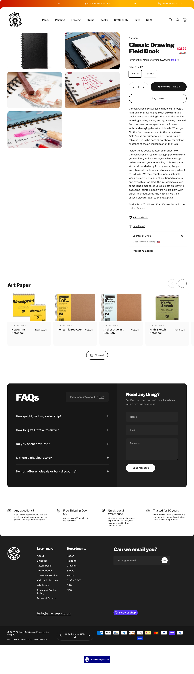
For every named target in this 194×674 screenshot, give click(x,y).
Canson (133, 38)
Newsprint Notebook (18, 331)
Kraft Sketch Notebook (158, 331)
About (40, 555)
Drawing (71, 565)
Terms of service (40, 639)
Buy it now (158, 98)
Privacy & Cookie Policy (47, 592)
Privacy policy (26, 639)
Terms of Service (46, 598)
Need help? (139, 226)
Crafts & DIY (74, 580)
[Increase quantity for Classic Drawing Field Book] (144, 86)
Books (70, 575)
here (101, 397)
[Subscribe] (164, 560)
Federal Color (19, 326)
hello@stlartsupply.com (34, 519)
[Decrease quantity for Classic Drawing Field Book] (132, 86)
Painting (71, 560)
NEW (69, 590)
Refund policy (13, 639)
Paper (70, 555)
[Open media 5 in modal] (34, 129)
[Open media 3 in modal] (34, 90)
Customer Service (47, 575)
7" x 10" (135, 73)
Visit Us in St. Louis (47, 580)
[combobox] (172, 3)
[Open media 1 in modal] (34, 50)
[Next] (134, 3)
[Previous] (59, 3)
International (44, 570)
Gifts (69, 585)
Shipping (42, 560)
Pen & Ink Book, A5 (70, 329)
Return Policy (44, 565)
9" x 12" (150, 73)
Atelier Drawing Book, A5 (114, 331)
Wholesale (43, 585)
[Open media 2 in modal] (92, 50)
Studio (70, 570)
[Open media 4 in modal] (92, 90)
